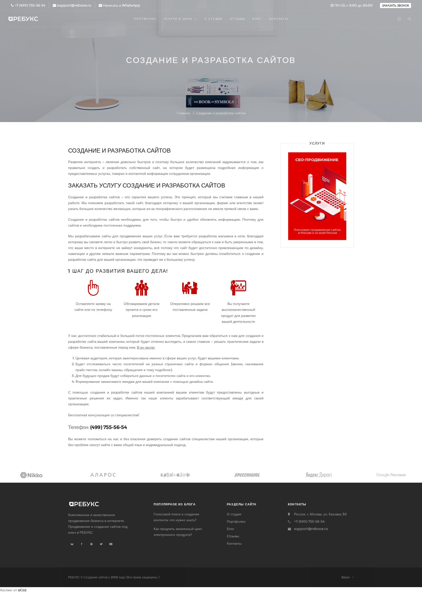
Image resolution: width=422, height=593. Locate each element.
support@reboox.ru (74, 5)
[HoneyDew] (247, 475)
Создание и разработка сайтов (220, 113)
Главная (183, 113)
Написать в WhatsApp (121, 5)
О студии (234, 514)
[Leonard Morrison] (31, 475)
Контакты (234, 543)
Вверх (346, 577)
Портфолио (236, 521)
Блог (230, 529)
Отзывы (233, 536)
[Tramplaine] (103, 475)
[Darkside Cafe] (319, 475)
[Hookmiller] (391, 475)
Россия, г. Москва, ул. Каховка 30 (320, 514)
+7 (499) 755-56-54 (30, 5)
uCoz (22, 590)
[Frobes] (175, 475)
